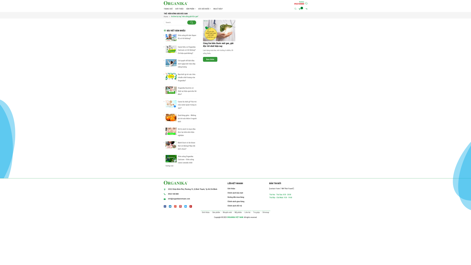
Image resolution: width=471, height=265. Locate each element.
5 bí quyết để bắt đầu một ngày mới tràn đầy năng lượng (186, 64)
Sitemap (265, 212)
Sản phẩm (216, 212)
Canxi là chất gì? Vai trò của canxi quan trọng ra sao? (187, 105)
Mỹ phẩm (238, 212)
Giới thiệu (231, 188)
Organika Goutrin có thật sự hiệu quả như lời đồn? (187, 91)
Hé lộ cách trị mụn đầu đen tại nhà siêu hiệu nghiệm (187, 132)
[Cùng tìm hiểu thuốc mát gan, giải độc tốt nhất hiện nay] (219, 30)
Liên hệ (247, 212)
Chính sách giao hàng (236, 201)
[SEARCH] (191, 22)
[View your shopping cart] (300, 8)
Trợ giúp (256, 212)
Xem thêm (210, 59)
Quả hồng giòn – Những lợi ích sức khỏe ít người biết (187, 118)
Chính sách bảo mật (235, 193)
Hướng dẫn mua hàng (236, 197)
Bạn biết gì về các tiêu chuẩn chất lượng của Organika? (186, 77)
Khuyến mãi (227, 212)
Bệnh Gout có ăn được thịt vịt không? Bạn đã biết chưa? (186, 146)
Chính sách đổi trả (235, 206)
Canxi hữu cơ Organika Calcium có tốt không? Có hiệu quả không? (187, 50)
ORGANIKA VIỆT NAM (235, 217)
